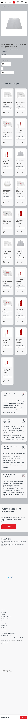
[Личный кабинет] (26, 2)
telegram (8, 577)
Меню (2, 2)
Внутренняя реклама (6, 618)
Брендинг (4, 612)
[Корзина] (22, 2)
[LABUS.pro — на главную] (14, 2)
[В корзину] (4, 112)
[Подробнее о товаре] (9, 112)
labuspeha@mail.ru (5, 635)
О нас (2, 627)
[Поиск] (10, 2)
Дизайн (3, 614)
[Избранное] (18, 2)
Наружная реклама (6, 616)
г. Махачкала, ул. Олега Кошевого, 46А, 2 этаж (13, 638)
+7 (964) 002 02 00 (8, 633)
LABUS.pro (6, 539)
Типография (4, 623)
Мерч (2, 621)
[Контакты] (6, 2)
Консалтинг (4, 625)
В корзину (23, 717)
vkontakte (12, 577)
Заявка (9, 526)
